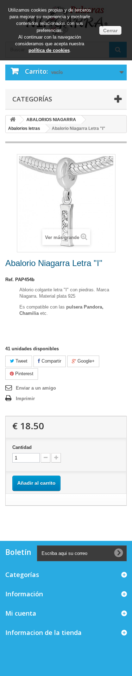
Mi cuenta (20, 613)
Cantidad (22, 447)
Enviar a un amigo (36, 388)
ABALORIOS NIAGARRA (51, 119)
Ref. (9, 279)
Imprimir (25, 398)
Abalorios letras (24, 128)
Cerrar (110, 30)
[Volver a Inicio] (12, 119)
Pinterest (23, 373)
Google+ (85, 361)
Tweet (20, 361)
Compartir (50, 361)
